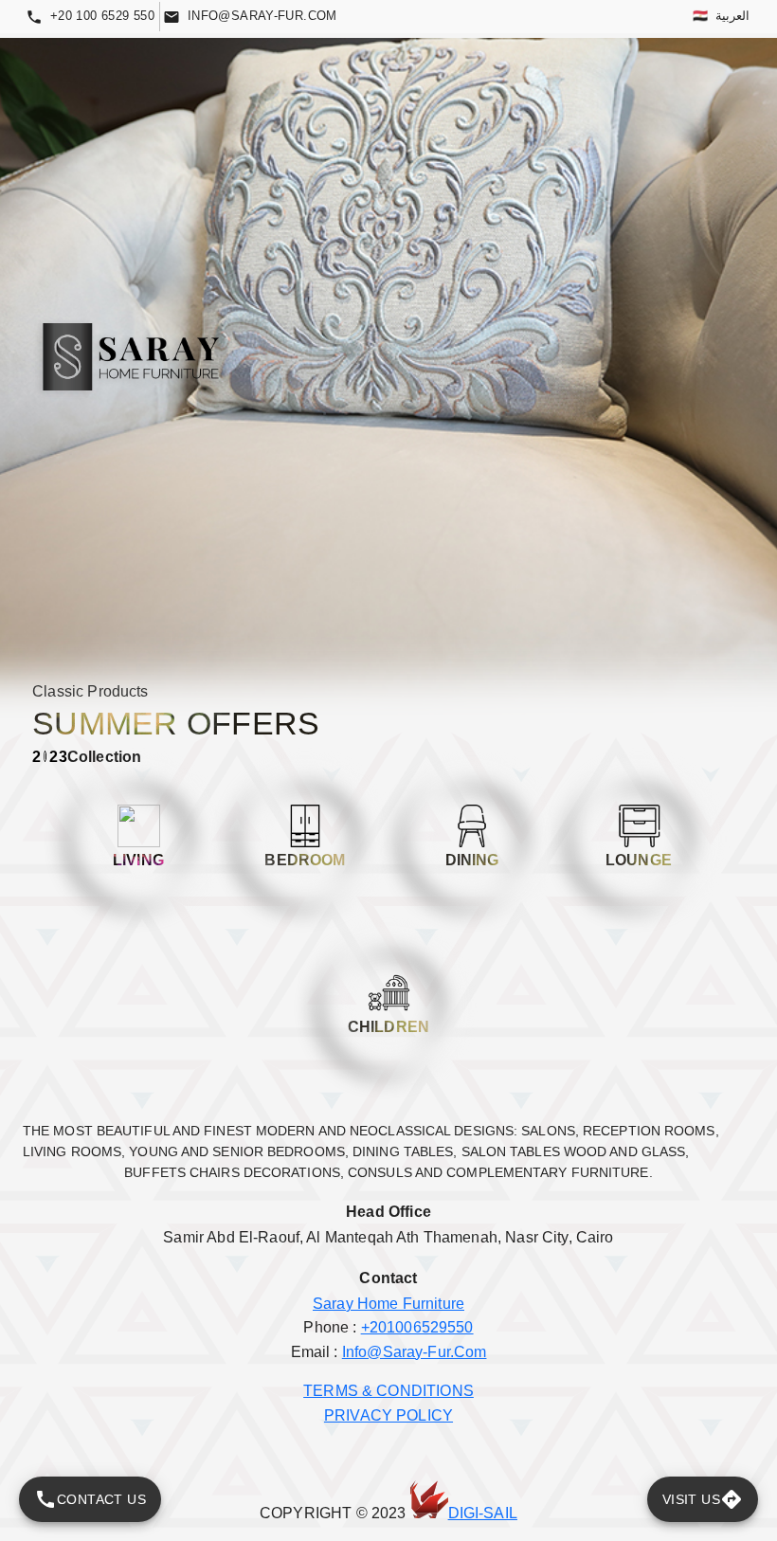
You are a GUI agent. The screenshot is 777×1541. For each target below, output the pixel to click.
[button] (138, 838)
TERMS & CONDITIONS (388, 1391)
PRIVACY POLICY (388, 1415)
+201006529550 (417, 1327)
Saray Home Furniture (388, 1304)
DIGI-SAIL (482, 1513)
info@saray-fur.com (414, 1352)
